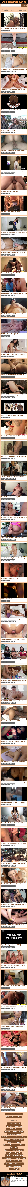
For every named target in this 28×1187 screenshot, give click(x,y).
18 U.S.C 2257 (18, 1173)
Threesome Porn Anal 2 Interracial (14, 1163)
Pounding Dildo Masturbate (14, 1166)
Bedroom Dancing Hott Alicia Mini (14, 1131)
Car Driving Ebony (21, 1158)
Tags (11, 1173)
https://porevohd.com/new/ (14, 1174)
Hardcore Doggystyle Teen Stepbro (14, 1139)
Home (7, 1173)
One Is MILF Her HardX (14, 1142)
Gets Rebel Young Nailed (14, 1123)
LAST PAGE (18, 1116)
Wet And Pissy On (14, 1169)
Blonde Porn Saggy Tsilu (14, 1134)
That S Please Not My (8, 1158)
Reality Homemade (7, 1137)
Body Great (14, 1147)
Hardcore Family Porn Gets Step (14, 1155)
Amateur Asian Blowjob (20, 1137)
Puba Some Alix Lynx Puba (14, 1161)
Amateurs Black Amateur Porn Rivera (14, 1145)
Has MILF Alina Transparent (14, 1129)
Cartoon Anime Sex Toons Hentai (14, 1150)
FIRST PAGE (9, 1114)
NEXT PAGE (9, 1116)
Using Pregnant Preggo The (14, 1153)
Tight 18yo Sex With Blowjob (14, 1126)
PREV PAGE (18, 1114)
